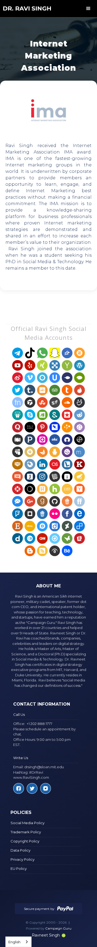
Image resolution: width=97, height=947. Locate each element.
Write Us (20, 758)
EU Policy (19, 868)
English (14, 942)
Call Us (19, 714)
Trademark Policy (26, 832)
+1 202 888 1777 (39, 723)
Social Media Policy (27, 823)
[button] (88, 8)
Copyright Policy (25, 841)
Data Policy (20, 850)
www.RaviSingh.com (31, 777)
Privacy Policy (22, 859)
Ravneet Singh (46, 935)
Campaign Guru (58, 928)
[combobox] (18, 942)
